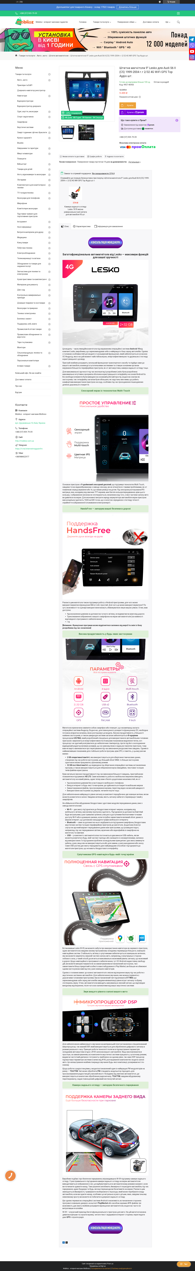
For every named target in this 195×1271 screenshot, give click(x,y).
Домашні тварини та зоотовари (31, 303)
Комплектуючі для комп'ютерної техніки (31, 186)
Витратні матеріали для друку (30, 232)
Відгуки (18, 392)
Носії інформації (24, 227)
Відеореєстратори (25, 101)
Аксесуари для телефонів (28, 198)
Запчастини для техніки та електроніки (28, 272)
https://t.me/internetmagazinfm (29, 449)
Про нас (18, 386)
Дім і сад (21, 290)
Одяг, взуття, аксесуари (27, 111)
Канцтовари (22, 243)
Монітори (21, 347)
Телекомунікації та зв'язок (28, 258)
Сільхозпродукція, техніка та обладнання (29, 354)
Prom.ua (110, 1264)
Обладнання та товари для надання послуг (29, 265)
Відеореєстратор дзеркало (29, 106)
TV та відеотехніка (25, 193)
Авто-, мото (42, 56)
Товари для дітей (24, 169)
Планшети (21, 159)
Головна (82, 22)
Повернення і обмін (126, 22)
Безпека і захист (24, 319)
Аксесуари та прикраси (27, 308)
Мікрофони (22, 203)
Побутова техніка (24, 248)
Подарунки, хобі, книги (27, 324)
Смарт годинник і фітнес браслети (32, 132)
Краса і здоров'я (24, 138)
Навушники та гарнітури (27, 148)
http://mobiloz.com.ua (24, 441)
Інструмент (22, 222)
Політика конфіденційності (122, 1268)
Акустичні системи (25, 127)
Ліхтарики (21, 180)
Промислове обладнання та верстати (29, 335)
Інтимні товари (23, 366)
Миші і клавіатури (24, 153)
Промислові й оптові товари (29, 329)
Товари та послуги (101, 22)
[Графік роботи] (178, 13)
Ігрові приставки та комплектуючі (32, 279)
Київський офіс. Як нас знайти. (28, 373)
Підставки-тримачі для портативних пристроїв (27, 215)
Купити (130, 105)
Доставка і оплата (151, 22)
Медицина (22, 237)
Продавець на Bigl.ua (98, 1266)
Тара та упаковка (24, 342)
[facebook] (63, 1243)
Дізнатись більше (127, 7)
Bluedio (20, 143)
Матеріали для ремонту (27, 285)
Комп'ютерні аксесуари (27, 208)
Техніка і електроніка (26, 313)
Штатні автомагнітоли (58, 56)
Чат (186, 1264)
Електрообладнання (26, 253)
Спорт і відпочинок (25, 117)
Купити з (131, 112)
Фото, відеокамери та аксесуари (31, 174)
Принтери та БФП (24, 85)
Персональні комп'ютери (28, 361)
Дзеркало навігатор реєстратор (31, 90)
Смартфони (22, 122)
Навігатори (22, 96)
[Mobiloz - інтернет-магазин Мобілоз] (24, 22)
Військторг (22, 164)
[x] (67, 1243)
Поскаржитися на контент (100, 1268)
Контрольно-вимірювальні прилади (29, 296)
